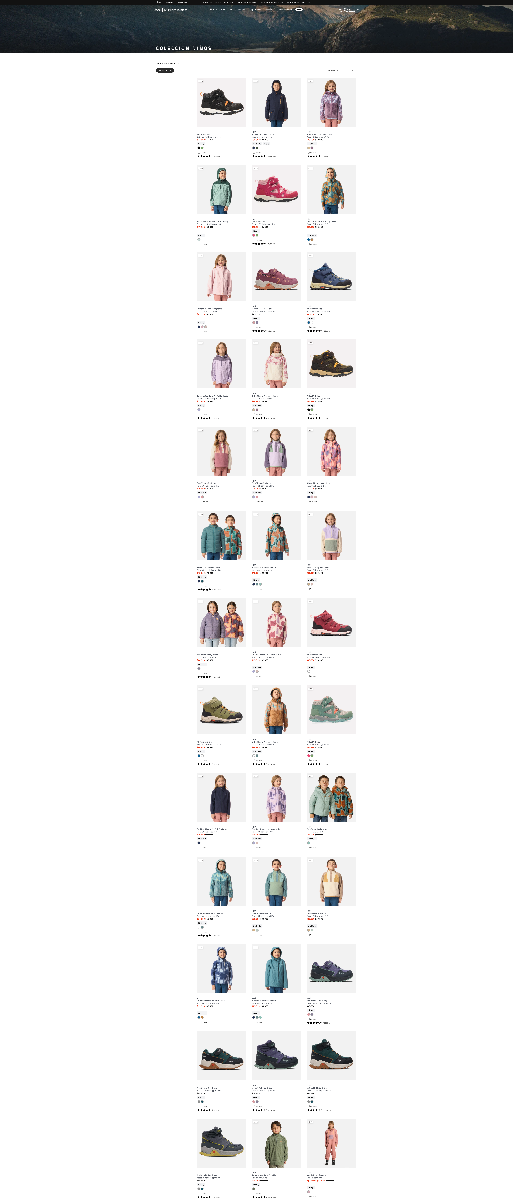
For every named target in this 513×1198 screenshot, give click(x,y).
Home (158, 63)
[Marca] (159, 2)
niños (166, 63)
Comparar (204, 152)
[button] (214, 10)
